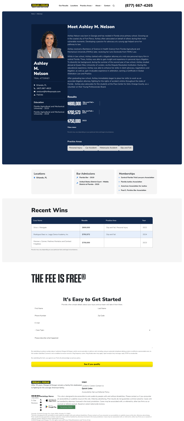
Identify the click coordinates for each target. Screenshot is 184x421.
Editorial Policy (103, 392)
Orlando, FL (41, 85)
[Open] (113, 5)
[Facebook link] (41, 402)
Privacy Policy (68, 420)
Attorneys (39, 14)
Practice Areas (86, 5)
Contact (107, 5)
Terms (58, 358)
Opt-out (95, 392)
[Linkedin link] (41, 410)
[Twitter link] (41, 400)
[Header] (40, 5)
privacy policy (76, 358)
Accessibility (86, 392)
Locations (74, 5)
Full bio (40, 94)
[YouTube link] (41, 405)
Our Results (63, 5)
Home (33, 14)
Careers (92, 386)
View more (72, 127)
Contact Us (100, 386)
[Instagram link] (41, 407)
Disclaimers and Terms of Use (81, 420)
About (97, 5)
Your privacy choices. (66, 407)
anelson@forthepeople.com (49, 91)
